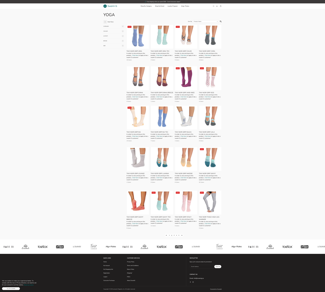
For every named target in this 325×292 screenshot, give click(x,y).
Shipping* (129, 273)
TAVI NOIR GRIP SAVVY (207, 173)
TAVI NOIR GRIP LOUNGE (136, 173)
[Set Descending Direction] (221, 21)
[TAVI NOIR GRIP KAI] (138, 117)
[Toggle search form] (213, 6)
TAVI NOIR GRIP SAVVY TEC (161, 217)
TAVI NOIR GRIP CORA (207, 51)
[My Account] (217, 6)
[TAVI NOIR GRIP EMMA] (138, 78)
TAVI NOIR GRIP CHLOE (183, 51)
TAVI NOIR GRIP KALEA (183, 132)
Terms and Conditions (133, 265)
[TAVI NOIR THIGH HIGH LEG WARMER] (210, 202)
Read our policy (29, 285)
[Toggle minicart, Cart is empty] (221, 6)
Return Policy (130, 269)
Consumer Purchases (109, 280)
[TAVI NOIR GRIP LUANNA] (162, 159)
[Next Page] (181, 235)
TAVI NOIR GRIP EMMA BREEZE (162, 93)
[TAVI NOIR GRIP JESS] (210, 78)
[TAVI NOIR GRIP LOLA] (210, 117)
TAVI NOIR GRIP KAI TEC (159, 132)
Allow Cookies (11, 288)
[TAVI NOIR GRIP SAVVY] (210, 159)
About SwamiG (131, 280)
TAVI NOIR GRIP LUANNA (160, 173)
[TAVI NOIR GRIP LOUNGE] (138, 159)
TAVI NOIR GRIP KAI (134, 132)
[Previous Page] (166, 235)
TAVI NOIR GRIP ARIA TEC (160, 51)
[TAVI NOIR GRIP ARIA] (138, 37)
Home (105, 262)
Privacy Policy (130, 262)
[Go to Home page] (110, 6)
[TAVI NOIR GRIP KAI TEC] (162, 117)
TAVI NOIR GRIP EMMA (135, 93)
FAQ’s (128, 277)
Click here (135, 55)
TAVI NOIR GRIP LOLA (207, 132)
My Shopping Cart (108, 269)
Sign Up (218, 266)
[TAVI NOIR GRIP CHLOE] (186, 37)
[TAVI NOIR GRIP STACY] (186, 202)
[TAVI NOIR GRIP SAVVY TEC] (162, 202)
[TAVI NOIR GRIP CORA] (210, 37)
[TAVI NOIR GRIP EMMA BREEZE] (162, 78)
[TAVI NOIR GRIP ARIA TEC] (162, 37)
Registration (106, 273)
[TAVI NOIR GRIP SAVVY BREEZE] (138, 202)
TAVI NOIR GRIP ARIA (134, 51)
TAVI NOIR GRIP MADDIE (184, 173)
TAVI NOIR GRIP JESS (206, 93)
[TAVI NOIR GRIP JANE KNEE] (186, 78)
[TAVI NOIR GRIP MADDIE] (186, 159)
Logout (105, 277)
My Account (106, 265)
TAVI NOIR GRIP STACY (183, 217)
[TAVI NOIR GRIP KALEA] (186, 117)
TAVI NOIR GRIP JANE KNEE (185, 93)
